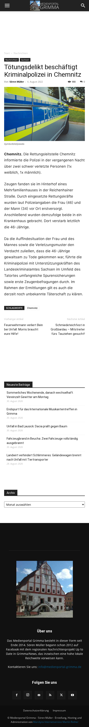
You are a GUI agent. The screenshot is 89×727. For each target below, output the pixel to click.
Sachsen (25, 59)
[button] (7, 5)
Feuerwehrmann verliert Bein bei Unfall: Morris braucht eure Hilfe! (23, 329)
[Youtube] (72, 695)
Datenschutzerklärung (36, 710)
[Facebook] (16, 695)
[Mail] (39, 695)
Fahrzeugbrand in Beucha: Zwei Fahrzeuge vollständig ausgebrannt (42, 441)
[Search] (83, 5)
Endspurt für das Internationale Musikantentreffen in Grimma (42, 411)
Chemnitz (32, 307)
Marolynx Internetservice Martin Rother (55, 722)
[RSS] (50, 695)
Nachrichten (21, 53)
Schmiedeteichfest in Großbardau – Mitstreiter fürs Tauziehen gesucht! (68, 329)
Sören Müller (17, 81)
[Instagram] (28, 695)
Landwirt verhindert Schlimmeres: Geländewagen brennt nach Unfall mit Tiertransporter (44, 457)
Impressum (59, 710)
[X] (61, 695)
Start (7, 53)
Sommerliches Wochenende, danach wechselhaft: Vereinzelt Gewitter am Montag (40, 395)
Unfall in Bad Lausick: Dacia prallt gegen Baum (37, 426)
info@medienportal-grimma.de (59, 667)
